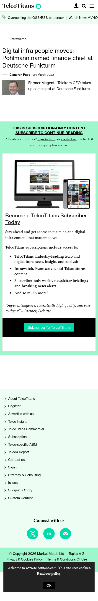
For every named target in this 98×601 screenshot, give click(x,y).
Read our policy (48, 573)
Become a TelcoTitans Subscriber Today (46, 218)
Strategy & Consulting (24, 475)
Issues (13, 483)
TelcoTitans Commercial (26, 429)
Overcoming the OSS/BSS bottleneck (36, 18)
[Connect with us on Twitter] (33, 534)
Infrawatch (18, 39)
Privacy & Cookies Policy (24, 559)
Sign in (13, 467)
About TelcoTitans (21, 399)
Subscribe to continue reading (49, 133)
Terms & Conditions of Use (67, 559)
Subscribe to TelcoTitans (49, 327)
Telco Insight (17, 422)
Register (14, 406)
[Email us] (65, 534)
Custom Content (20, 498)
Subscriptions (18, 437)
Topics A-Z (77, 554)
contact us (69, 139)
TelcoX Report (18, 452)
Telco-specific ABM (22, 445)
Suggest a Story (20, 490)
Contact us (16, 460)
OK (49, 585)
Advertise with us (21, 414)
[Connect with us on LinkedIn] (49, 534)
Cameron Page (20, 74)
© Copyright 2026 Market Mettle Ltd (36, 554)
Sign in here (46, 139)
